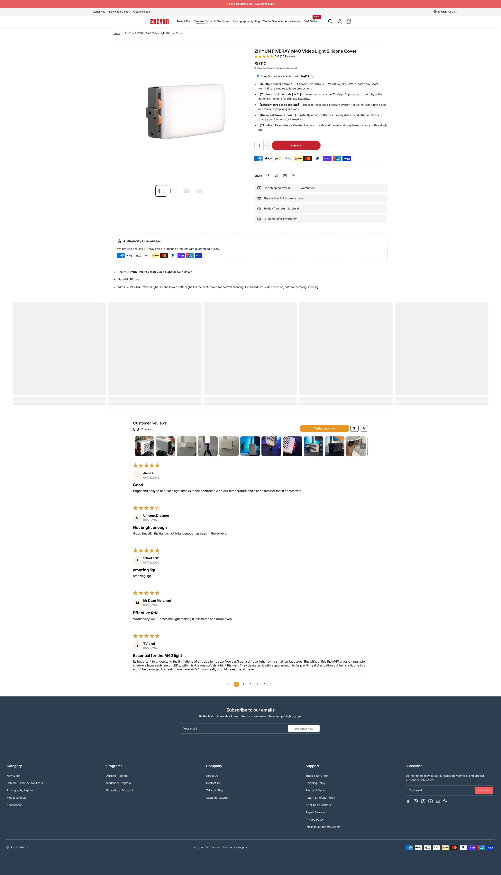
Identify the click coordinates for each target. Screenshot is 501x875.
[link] (267, 175)
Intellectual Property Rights (323, 826)
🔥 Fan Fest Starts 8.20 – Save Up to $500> (250, 3)
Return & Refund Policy (320, 797)
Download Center (119, 11)
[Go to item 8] (292, 446)
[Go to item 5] (229, 446)
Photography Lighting (20, 790)
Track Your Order (317, 775)
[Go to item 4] (208, 446)
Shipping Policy (315, 783)
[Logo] (159, 21)
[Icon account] (339, 21)
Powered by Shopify (235, 847)
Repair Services (316, 812)
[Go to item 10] (334, 446)
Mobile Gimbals (16, 797)
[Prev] (7, 3)
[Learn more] (312, 76)
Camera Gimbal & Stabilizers (25, 783)
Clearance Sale (141, 11)
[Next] (493, 3)
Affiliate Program (117, 775)
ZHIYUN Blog (214, 790)
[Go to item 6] (250, 446)
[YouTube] (430, 801)
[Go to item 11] (356, 446)
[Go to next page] (272, 684)
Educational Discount (119, 790)
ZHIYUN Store (213, 847)
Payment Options (317, 790)
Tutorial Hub (98, 11)
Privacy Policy (315, 819)
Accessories (14, 804)
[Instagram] (415, 801)
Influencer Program (118, 783)
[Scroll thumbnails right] (363, 446)
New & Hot (13, 775)
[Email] (438, 801)
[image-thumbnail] (161, 191)
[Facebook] (408, 801)
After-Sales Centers (318, 804)
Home (117, 33)
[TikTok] (423, 801)
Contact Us (213, 783)
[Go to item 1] (144, 446)
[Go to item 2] (165, 446)
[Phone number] (445, 801)
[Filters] (354, 428)
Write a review (324, 428)
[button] (446, 12)
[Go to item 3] (186, 446)
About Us (212, 775)
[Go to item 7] (271, 446)
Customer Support (218, 797)
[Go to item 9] (313, 446)
